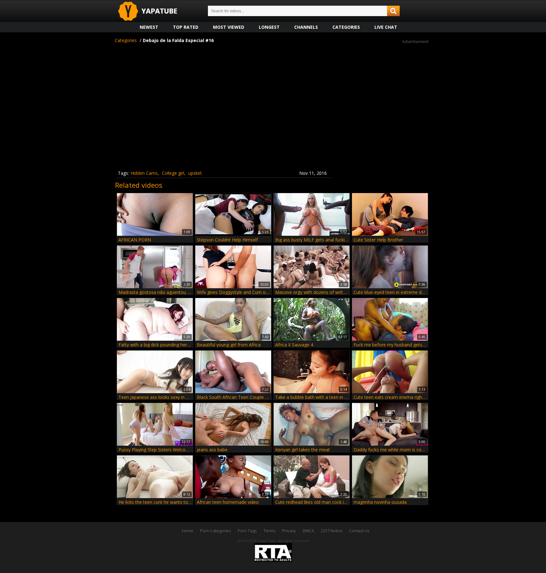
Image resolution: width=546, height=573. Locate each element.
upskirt (195, 173)
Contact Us (359, 530)
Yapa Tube (152, 11)
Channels (306, 27)
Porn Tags (247, 530)
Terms (270, 530)
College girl (173, 173)
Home (187, 530)
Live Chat (385, 27)
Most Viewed (228, 27)
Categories (346, 27)
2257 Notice (332, 530)
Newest (149, 27)
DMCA (308, 530)
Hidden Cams (144, 173)
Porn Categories (215, 530)
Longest (269, 27)
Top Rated (185, 27)
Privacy (289, 530)
